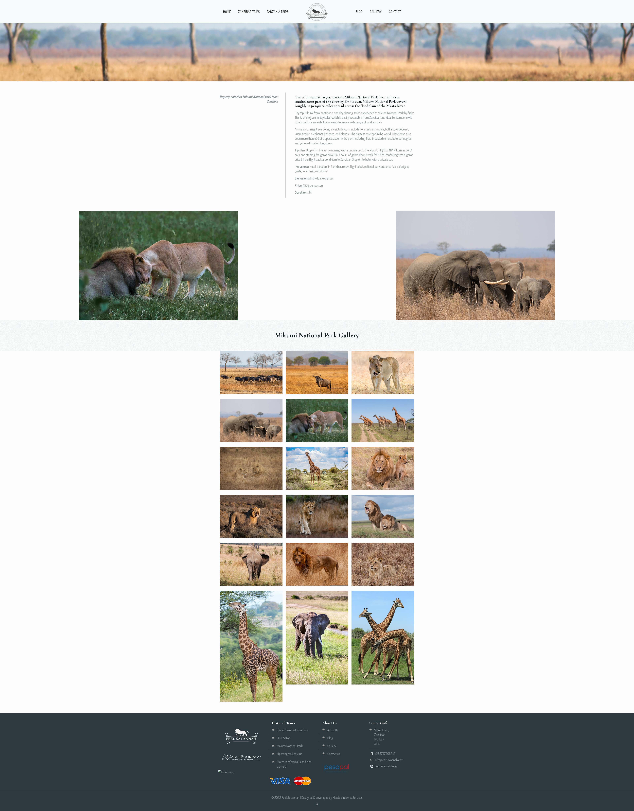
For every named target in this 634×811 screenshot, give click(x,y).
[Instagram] (317, 804)
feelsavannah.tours (386, 766)
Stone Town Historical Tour (292, 730)
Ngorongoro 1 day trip (289, 754)
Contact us (333, 754)
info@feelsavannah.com (389, 760)
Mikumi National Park (290, 746)
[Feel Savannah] (317, 11)
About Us (332, 730)
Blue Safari (283, 738)
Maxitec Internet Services (348, 797)
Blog (330, 738)
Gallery (331, 746)
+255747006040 (385, 753)
